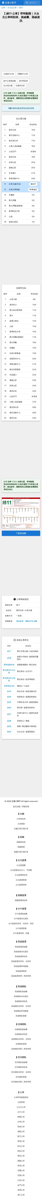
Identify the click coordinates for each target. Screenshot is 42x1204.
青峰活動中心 (14, 178)
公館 (10, 216)
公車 (3, 8)
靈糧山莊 (12, 168)
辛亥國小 (12, 173)
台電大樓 (13, 299)
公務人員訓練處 (15, 146)
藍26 (9, 708)
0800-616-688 (31, 621)
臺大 (11, 315)
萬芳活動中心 (14, 135)
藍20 (9, 697)
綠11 (21, 8)
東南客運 (20, 621)
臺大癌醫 (12, 200)
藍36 (9, 732)
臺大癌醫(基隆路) (16, 206)
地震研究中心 (15, 359)
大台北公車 (12, 8)
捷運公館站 (13, 222)
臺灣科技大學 (14, 211)
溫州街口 (13, 305)
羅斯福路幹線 (9, 665)
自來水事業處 (14, 189)
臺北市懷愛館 (15, 369)
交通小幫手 (10, 2)
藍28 (9, 721)
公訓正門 (12, 151)
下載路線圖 (21, 533)
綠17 (9, 651)
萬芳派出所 (13, 141)
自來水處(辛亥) (15, 184)
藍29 (9, 726)
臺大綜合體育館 (16, 310)
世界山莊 (12, 162)
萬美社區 (12, 157)
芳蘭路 (11, 195)
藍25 (9, 702)
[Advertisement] (21, 47)
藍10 (9, 691)
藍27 (9, 714)
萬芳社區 (12, 130)
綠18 (9, 658)
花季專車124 (9, 686)
